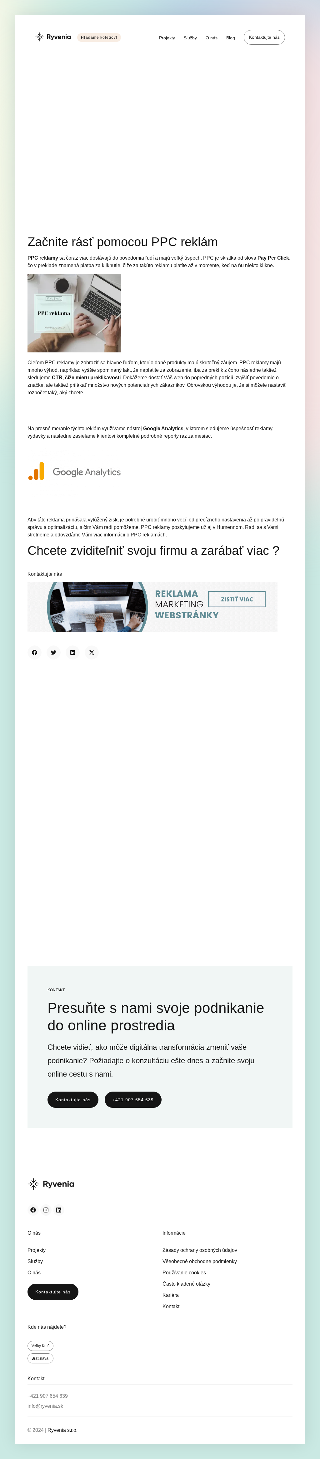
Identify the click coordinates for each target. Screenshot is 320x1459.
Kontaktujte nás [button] (45, 574)
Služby (190, 37)
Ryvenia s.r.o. (63, 1430)
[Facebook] (33, 1210)
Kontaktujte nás (264, 37)
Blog (230, 37)
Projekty (167, 37)
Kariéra (170, 1295)
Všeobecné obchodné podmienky (199, 1261)
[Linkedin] (58, 1210)
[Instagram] (46, 1210)
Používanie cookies (184, 1272)
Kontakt (170, 1306)
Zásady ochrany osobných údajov (199, 1250)
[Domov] (53, 37)
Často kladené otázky (186, 1284)
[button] (35, 652)
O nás (212, 37)
